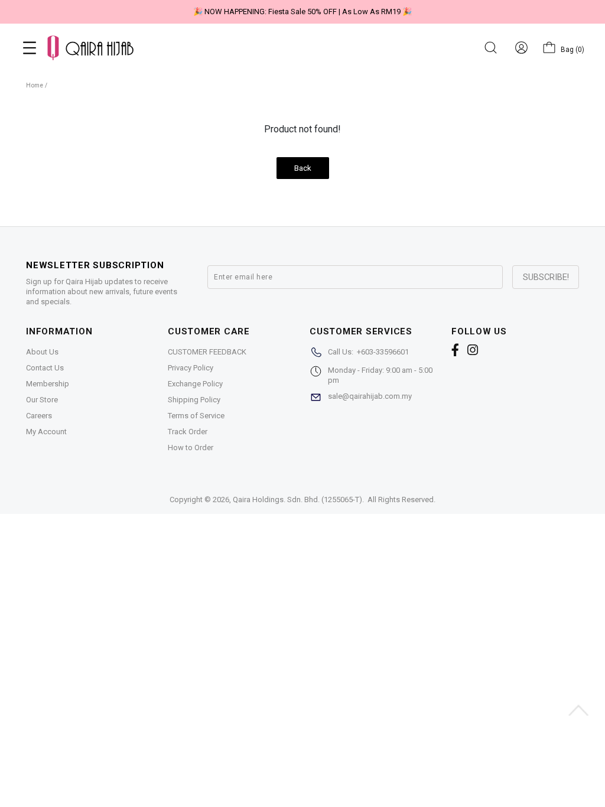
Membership (47, 383)
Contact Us (45, 367)
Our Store (42, 399)
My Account (46, 431)
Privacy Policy (190, 367)
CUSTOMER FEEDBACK (207, 351)
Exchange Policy (195, 383)
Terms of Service (196, 415)
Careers (39, 415)
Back (302, 168)
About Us (42, 351)
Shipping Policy (194, 399)
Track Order (187, 431)
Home (34, 85)
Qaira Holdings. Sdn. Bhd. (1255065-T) (297, 499)
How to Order (190, 447)
